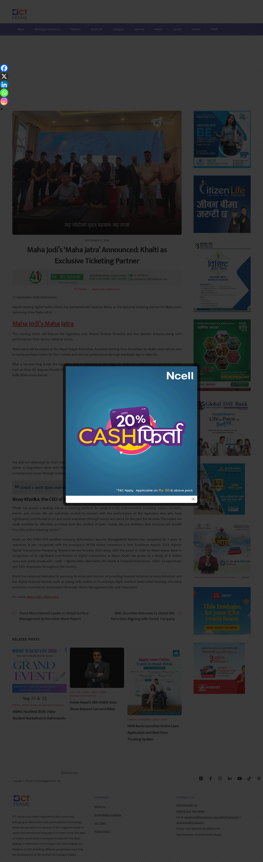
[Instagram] (4, 101)
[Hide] (1, 109)
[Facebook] (4, 68)
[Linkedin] (4, 84)
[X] (4, 76)
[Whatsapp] (4, 93)
